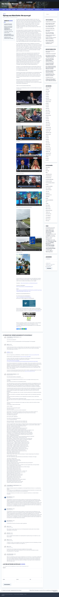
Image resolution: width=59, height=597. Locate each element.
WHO (52, 250)
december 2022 (48, 127)
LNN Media (47, 196)
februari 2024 (48, 111)
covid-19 (48, 230)
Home (4, 9)
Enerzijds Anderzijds (49, 186)
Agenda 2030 (52, 227)
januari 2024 (48, 113)
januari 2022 (48, 146)
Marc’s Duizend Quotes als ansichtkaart (50, 51)
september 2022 (48, 132)
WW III (51, 251)
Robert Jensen (48, 208)
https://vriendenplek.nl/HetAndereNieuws (24, 297)
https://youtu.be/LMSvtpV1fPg (34, 354)
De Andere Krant (29, 9)
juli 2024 (47, 103)
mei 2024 (47, 106)
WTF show (47, 220)
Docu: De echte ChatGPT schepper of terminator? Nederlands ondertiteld (50, 63)
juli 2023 (47, 117)
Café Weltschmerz (21, 9)
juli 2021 (47, 156)
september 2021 (48, 153)
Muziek (47, 198)
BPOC (47, 172)
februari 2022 (48, 144)
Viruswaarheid (48, 217)
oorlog (54, 241)
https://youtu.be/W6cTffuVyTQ (30, 371)
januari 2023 (48, 125)
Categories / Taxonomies (50, 264)
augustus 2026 (48, 87)
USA (47, 245)
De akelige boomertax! (49, 77)
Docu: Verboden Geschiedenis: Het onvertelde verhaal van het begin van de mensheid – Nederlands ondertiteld (51, 67)
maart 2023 (48, 122)
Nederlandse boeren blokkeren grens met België (8, 38)
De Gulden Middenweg (49, 179)
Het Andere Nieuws (10, 4)
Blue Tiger (8, 9)
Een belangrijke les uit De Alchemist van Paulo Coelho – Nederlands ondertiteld (50, 74)
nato (54, 239)
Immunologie (53, 236)
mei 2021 (47, 160)
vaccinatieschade (50, 248)
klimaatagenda (48, 239)
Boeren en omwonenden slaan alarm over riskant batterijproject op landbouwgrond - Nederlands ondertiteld (8, 28)
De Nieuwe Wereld (49, 181)
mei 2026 (47, 89)
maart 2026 (48, 91)
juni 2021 (47, 158)
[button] (29, 98)
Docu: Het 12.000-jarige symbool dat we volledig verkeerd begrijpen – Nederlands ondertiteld (50, 60)
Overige (47, 203)
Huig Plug (50, 236)
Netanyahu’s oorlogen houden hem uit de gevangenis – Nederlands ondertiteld (51, 71)
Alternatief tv (48, 167)
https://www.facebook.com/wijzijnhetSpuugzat (24, 286)
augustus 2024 (48, 101)
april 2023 (47, 120)
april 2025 (47, 98)
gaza (50, 235)
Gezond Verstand (48, 189)
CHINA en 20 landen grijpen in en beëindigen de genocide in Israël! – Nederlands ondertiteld (51, 79)
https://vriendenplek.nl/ (36, 310)
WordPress (21, 594)
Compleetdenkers (49, 175)
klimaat (51, 238)
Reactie (4, 567)
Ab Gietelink (48, 227)
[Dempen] (39, 104)
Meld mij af (48, 263)
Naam (4, 579)
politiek (52, 242)
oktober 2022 (48, 130)
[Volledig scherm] (40, 104)
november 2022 (48, 129)
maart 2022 (48, 142)
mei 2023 (47, 118)
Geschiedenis (53, 235)
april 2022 (47, 141)
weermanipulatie (48, 250)
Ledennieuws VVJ (38, 9)
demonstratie (48, 231)
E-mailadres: (48, 258)
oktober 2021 (48, 151)
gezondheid (47, 236)
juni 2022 (47, 137)
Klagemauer (48, 193)
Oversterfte (48, 242)
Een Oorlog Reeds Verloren (50, 182)
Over (46, 201)
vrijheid (51, 249)
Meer (52, 9)
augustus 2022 (48, 134)
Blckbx (13, 9)
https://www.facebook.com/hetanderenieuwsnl (29, 283)
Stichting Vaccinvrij (49, 210)
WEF (51, 250)
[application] (29, 98)
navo (47, 241)
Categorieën (49, 266)
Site (30, 579)
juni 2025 (47, 94)
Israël (46, 237)
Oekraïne (50, 241)
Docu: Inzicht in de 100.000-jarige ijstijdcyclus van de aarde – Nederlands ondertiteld (51, 56)
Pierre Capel (48, 205)
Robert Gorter (48, 206)
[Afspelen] (17, 104)
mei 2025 (47, 96)
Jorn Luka (47, 191)
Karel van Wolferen (50, 237)
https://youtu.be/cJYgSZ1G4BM (25, 356)
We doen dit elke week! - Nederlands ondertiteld (8, 24)
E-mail (17, 579)
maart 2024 (48, 110)
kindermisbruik (48, 238)
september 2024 (48, 99)
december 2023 (48, 115)
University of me (48, 213)
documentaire (48, 232)
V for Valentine (46, 9)
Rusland (48, 244)
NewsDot (3, 595)
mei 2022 (47, 139)
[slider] (28, 104)
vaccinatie (51, 245)
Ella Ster (47, 184)
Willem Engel (48, 251)
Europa (48, 235)
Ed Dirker (8, 352)
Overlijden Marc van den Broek (51, 53)
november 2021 (48, 149)
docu (53, 231)
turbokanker (52, 244)
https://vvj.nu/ (18, 326)
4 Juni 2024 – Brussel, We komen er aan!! (8, 32)
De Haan (52, 230)
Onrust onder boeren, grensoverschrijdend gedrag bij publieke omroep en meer (9, 35)
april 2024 (47, 108)
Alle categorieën (49, 265)
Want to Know (48, 218)
